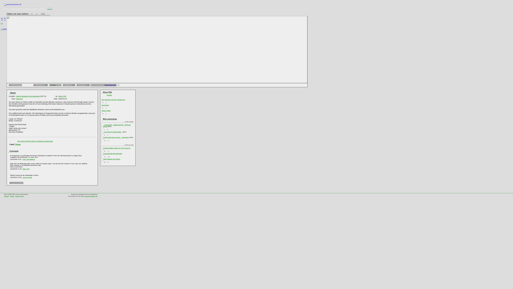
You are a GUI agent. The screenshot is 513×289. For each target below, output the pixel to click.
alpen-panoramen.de (91, 196)
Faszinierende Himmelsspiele (112, 153)
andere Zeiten (106, 110)
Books (28, 8)
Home (6, 8)
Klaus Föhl (26, 169)
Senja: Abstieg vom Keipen (111, 159)
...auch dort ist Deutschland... (112, 132)
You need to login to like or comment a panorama (35, 141)
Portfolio (109, 95)
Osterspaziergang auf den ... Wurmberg (116, 137)
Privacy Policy (19, 196)
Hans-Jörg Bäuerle (29, 159)
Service (20, 8)
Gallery (13, 8)
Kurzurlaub (105, 105)
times (18, 144)
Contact (34, 8)
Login (42, 8)
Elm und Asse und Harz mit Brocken (113, 99)
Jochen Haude (27, 177)
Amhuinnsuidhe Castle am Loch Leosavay (116, 148)
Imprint (12, 196)
